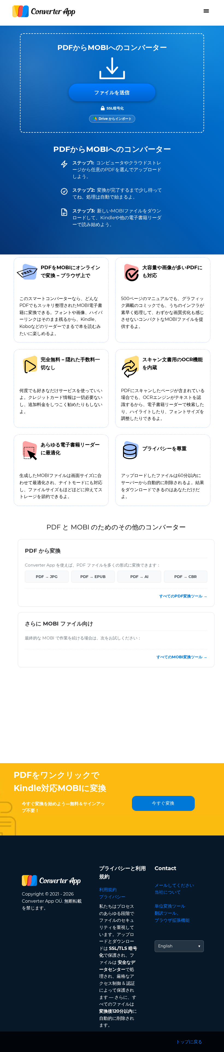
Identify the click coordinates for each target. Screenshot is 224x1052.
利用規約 (108, 889)
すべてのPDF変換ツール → (183, 596)
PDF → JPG (46, 576)
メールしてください (174, 885)
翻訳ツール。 (168, 913)
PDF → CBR (185, 576)
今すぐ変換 (163, 803)
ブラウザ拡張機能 (172, 920)
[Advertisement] (112, 719)
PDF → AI (139, 576)
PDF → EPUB (92, 576)
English (165, 946)
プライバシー (112, 896)
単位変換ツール (170, 906)
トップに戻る (189, 1041)
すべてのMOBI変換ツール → (182, 656)
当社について (168, 892)
